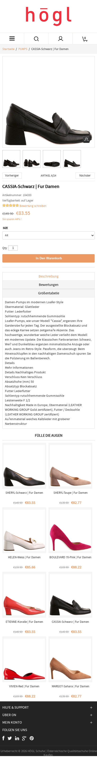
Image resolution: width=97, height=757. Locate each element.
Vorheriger (12, 175)
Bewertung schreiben (33, 206)
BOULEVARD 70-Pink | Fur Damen (70, 557)
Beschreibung (49, 276)
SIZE (5, 228)
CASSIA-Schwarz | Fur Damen (70, 622)
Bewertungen (48, 284)
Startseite (8, 49)
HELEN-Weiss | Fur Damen (24, 557)
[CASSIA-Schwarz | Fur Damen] (12, 160)
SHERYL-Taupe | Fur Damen (70, 493)
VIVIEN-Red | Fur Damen (24, 686)
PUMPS (22, 49)
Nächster (85, 175)
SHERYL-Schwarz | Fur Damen (24, 493)
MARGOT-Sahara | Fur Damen (70, 686)
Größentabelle (48, 293)
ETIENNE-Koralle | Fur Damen (24, 622)
